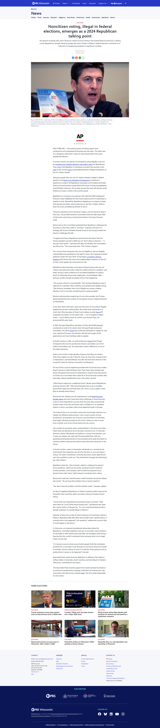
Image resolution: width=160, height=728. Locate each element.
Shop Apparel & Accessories (64, 666)
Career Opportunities (87, 659)
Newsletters (84, 664)
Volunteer (109, 676)
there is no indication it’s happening (76, 180)
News (84, 3)
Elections (80, 23)
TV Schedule (76, 3)
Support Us (102, 3)
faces (70, 170)
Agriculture (105, 17)
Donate (57, 3)
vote (54, 170)
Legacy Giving (110, 671)
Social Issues (80, 17)
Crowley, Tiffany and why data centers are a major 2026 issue (79, 613)
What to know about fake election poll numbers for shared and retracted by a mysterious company (112, 614)
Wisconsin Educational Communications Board (64, 714)
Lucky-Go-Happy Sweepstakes (115, 678)
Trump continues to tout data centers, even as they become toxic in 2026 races (46, 613)
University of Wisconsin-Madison (40, 716)
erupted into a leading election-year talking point (74, 164)
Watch (64, 3)
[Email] (83, 58)
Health (88, 17)
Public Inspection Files (76, 725)
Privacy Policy (110, 725)
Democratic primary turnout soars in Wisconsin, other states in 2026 (45, 643)
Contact (34, 655)
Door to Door (110, 664)
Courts (39, 17)
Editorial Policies (51, 725)
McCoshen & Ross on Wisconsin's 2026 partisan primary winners (79, 643)
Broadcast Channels (62, 664)
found (98, 312)
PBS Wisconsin (35, 714)
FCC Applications (63, 725)
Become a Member (112, 661)
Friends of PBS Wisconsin (113, 666)
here (82, 573)
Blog (57, 661)
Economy (46, 17)
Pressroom (59, 668)
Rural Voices (71, 17)
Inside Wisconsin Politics (73, 610)
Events (83, 661)
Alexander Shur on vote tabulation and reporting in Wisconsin (112, 643)
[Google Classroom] (80, 58)
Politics (33, 17)
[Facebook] (73, 58)
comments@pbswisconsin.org (44, 659)
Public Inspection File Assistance (94, 725)
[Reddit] (76, 58)
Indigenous (62, 17)
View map (34, 672)
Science (112, 17)
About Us (59, 659)
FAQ (32, 674)
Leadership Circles (111, 668)
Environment (96, 17)
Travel (83, 666)
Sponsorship (109, 673)
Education (92, 3)
